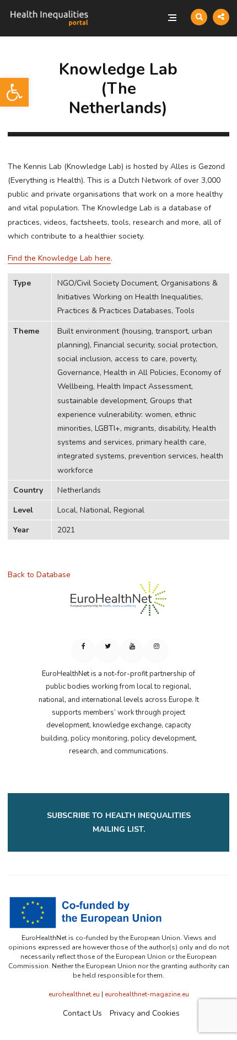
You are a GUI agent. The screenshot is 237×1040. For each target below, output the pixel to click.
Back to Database (39, 574)
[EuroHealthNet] (118, 604)
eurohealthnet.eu (74, 994)
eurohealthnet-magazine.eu (147, 994)
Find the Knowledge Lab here (59, 258)
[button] (14, 92)
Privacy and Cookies (145, 1013)
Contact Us (82, 1013)
